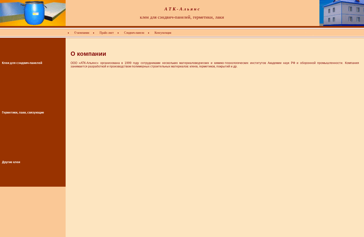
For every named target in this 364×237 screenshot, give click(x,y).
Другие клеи (11, 162)
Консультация (163, 32)
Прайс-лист (107, 32)
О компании (81, 32)
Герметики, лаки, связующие (23, 112)
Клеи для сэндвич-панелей (22, 63)
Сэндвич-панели (134, 32)
